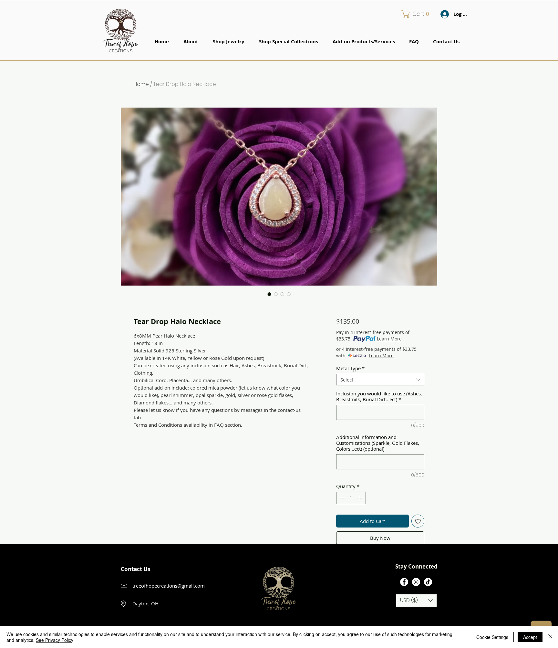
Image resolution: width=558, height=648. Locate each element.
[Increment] (360, 498)
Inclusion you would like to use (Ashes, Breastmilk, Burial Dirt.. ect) (379, 396)
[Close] (550, 637)
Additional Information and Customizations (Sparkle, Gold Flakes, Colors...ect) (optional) (377, 443)
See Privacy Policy (54, 640)
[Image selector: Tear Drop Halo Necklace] (269, 294)
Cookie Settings (492, 637)
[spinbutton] (351, 498)
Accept (530, 637)
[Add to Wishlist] (418, 521)
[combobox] (380, 379)
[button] (417, 14)
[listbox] (416, 600)
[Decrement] (341, 498)
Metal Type (350, 368)
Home (141, 84)
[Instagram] (416, 582)
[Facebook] (404, 582)
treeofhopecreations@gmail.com (168, 585)
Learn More (389, 339)
